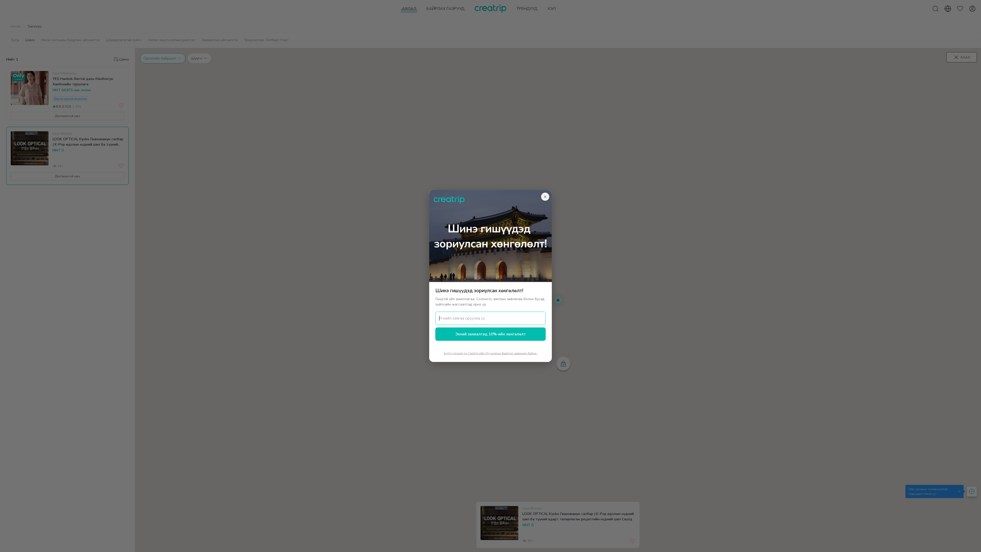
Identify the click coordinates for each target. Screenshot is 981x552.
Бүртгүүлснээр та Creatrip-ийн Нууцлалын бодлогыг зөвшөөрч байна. (490, 353)
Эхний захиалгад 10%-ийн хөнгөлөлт (490, 334)
